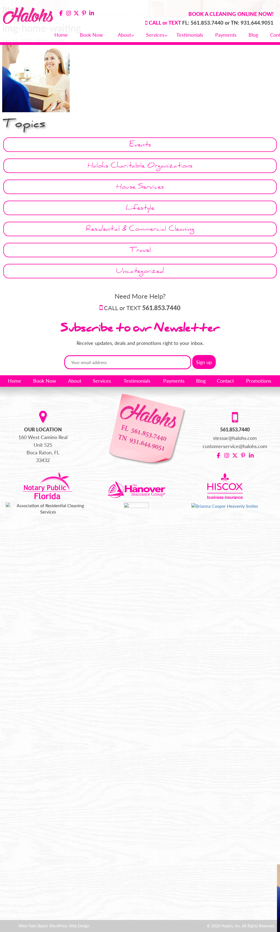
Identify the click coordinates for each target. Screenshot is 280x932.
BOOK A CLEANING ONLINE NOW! (230, 14)
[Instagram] (68, 14)
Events (140, 145)
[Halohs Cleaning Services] (28, 14)
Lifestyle (140, 209)
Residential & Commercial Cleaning (140, 230)
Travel (140, 251)
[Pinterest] (84, 14)
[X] (76, 14)
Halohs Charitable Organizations (140, 167)
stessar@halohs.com (235, 438)
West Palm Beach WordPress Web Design (54, 926)
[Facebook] (61, 14)
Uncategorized (140, 272)
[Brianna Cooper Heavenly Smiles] (224, 505)
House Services (140, 188)
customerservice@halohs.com (235, 446)
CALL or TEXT (142, 307)
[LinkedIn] (91, 14)
